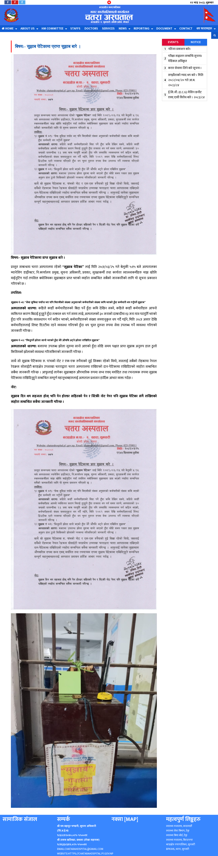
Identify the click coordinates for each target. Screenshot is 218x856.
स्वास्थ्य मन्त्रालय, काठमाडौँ (179, 826)
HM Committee (52, 28)
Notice (196, 42)
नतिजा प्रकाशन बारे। (179, 49)
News (123, 28)
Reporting (141, 28)
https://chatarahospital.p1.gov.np (90, 853)
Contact (185, 28)
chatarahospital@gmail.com (84, 849)
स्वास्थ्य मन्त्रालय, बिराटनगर (179, 840)
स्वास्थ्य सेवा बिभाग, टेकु (177, 830)
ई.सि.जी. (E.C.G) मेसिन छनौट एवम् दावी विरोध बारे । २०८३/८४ (186, 95)
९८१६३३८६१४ (64, 844)
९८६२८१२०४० (64, 835)
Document (164, 28)
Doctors (91, 28)
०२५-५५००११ (79, 835)
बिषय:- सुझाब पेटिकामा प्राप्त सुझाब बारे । (48, 46)
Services (108, 28)
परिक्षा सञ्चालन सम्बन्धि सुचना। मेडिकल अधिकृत (185, 58)
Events (173, 42)
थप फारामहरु (204, 28)
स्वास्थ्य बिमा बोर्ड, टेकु (176, 835)
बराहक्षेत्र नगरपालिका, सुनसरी (180, 844)
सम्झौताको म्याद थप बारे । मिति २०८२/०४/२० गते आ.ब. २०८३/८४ (185, 80)
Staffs (75, 28)
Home (9, 28)
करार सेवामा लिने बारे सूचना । (185, 68)
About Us (27, 28)
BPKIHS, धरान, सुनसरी (177, 849)
